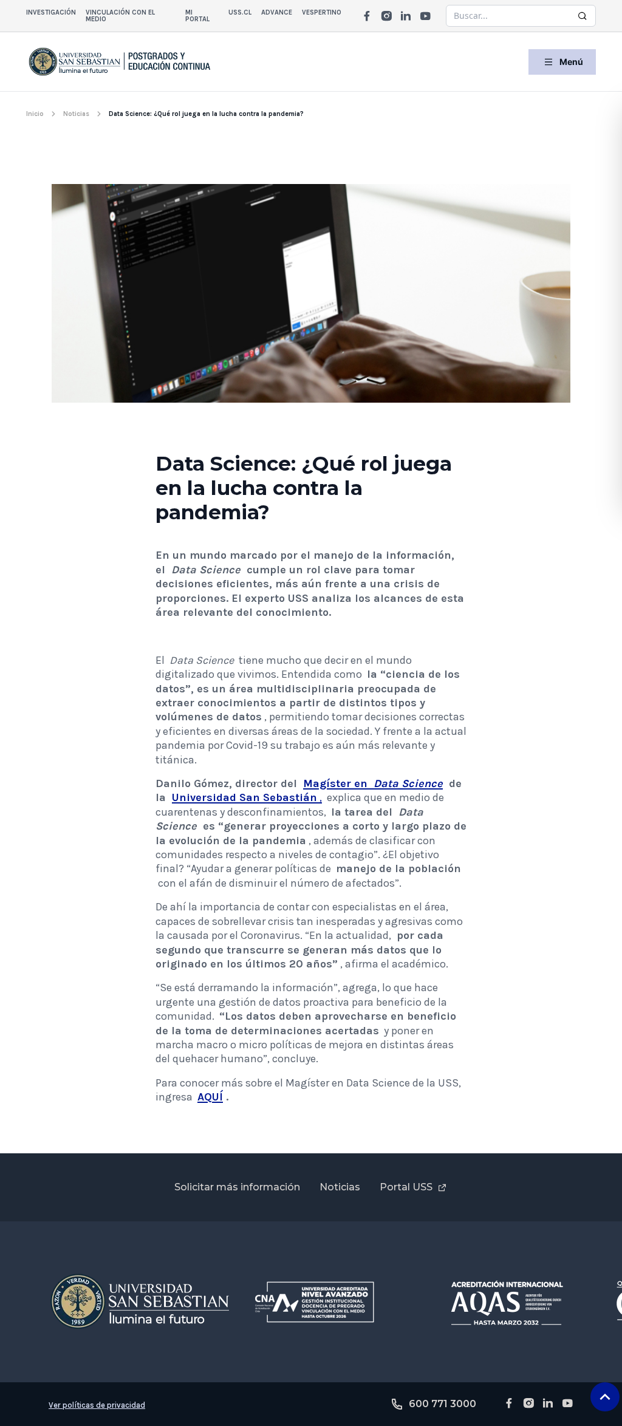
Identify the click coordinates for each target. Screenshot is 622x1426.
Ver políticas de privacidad (97, 1405)
